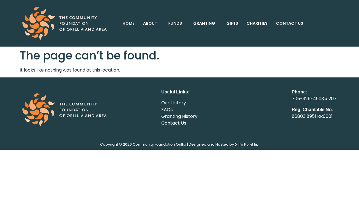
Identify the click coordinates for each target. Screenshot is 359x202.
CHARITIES (257, 23)
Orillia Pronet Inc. (247, 145)
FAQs (167, 109)
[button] (151, 23)
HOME (129, 23)
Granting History (179, 116)
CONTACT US (289, 23)
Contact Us (173, 123)
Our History (173, 103)
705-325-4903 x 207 (314, 98)
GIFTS (232, 23)
